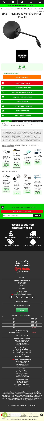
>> (43, 11)
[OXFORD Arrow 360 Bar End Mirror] (27, 156)
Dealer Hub (22, 369)
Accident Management (22, 376)
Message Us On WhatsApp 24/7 (22, 315)
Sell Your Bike (22, 362)
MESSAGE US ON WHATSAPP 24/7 (22, 92)
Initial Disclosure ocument (22, 384)
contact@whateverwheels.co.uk (22, 294)
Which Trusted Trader (23, 83)
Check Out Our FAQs (22, 372)
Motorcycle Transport (22, 375)
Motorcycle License (22, 373)
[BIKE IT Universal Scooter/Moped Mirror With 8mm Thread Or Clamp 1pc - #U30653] (27, 179)
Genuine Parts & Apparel (22, 348)
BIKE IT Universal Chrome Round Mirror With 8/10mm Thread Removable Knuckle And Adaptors (38, 184)
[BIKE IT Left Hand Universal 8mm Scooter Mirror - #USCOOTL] (6, 155)
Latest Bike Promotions (22, 345)
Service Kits (22, 354)
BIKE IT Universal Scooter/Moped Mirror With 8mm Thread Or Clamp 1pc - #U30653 (27, 184)
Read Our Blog (22, 370)
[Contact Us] (13, 2)
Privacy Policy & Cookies (22, 381)
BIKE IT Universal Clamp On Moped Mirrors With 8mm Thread (16, 186)
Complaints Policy (22, 383)
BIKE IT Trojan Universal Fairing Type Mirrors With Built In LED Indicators (16, 159)
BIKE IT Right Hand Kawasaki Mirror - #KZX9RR (38, 157)
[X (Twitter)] (33, 297)
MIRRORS (18, 9)
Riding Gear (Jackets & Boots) (22, 351)
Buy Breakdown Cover (22, 366)
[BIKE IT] (22, 56)
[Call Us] (4, 2)
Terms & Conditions (22, 379)
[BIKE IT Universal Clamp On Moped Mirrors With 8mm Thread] (17, 181)
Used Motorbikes (22, 343)
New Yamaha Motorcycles (22, 338)
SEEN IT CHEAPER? (22, 101)
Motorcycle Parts (10, 9)
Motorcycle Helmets (22, 349)
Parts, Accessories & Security (22, 352)
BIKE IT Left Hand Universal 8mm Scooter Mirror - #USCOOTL (6, 159)
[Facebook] (11, 297)
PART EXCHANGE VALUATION (23, 106)
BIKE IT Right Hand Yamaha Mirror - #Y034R (32, 9)
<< (37, 11)
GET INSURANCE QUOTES (23, 115)
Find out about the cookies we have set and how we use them (21, 419)
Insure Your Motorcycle (22, 364)
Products (3, 9)
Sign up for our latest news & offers (24, 207)
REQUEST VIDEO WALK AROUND (23, 97)
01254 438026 (23, 291)
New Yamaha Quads (22, 341)
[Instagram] (17, 297)
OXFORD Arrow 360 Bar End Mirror (27, 159)
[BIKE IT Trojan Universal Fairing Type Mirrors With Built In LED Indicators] (17, 154)
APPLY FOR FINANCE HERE (23, 88)
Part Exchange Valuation (22, 361)
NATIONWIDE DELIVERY (23, 111)
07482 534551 (23, 293)
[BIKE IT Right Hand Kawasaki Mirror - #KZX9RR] (38, 154)
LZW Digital (32, 405)
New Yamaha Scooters (22, 340)
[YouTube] (27, 297)
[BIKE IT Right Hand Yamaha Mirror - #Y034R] (22, 34)
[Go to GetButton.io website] (5, 419)
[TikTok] (22, 297)
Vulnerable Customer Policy (22, 386)
